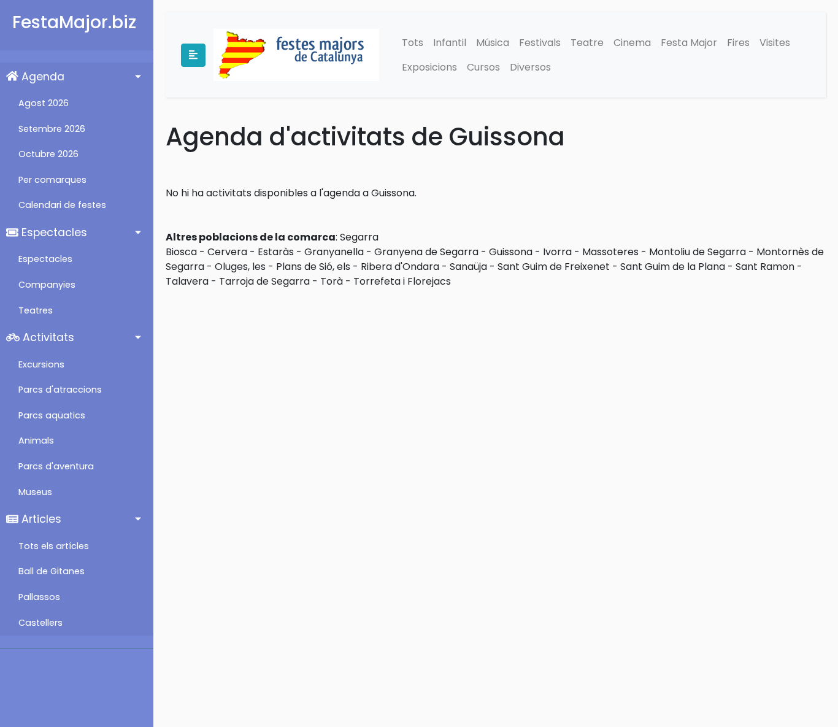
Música (492, 43)
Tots (412, 43)
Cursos (483, 67)
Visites (774, 43)
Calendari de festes (62, 205)
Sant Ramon (765, 267)
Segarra (359, 237)
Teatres (35, 310)
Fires (738, 43)
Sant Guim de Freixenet (554, 267)
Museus (35, 492)
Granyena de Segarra (426, 252)
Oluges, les (240, 267)
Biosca (181, 252)
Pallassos (39, 597)
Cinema (632, 43)
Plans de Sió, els (313, 267)
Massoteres (610, 252)
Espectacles (52, 232)
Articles (39, 519)
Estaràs (276, 252)
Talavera (187, 281)
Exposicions (429, 67)
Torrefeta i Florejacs (402, 281)
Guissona (510, 252)
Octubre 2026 (48, 154)
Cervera (227, 252)
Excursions (41, 364)
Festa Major (689, 43)
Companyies (46, 285)
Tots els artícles (53, 546)
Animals (36, 440)
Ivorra (557, 252)
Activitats (47, 337)
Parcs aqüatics (51, 415)
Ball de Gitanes (51, 571)
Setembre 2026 (51, 129)
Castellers (40, 623)
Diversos (530, 67)
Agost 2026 (43, 103)
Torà (331, 281)
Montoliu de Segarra (697, 252)
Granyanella (334, 252)
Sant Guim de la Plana (672, 267)
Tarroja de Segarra (264, 281)
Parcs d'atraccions (60, 389)
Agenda (41, 76)
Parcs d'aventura (56, 466)
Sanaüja (468, 267)
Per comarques (52, 180)
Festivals (540, 43)
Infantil (449, 43)
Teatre (587, 43)
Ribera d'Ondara (400, 267)
